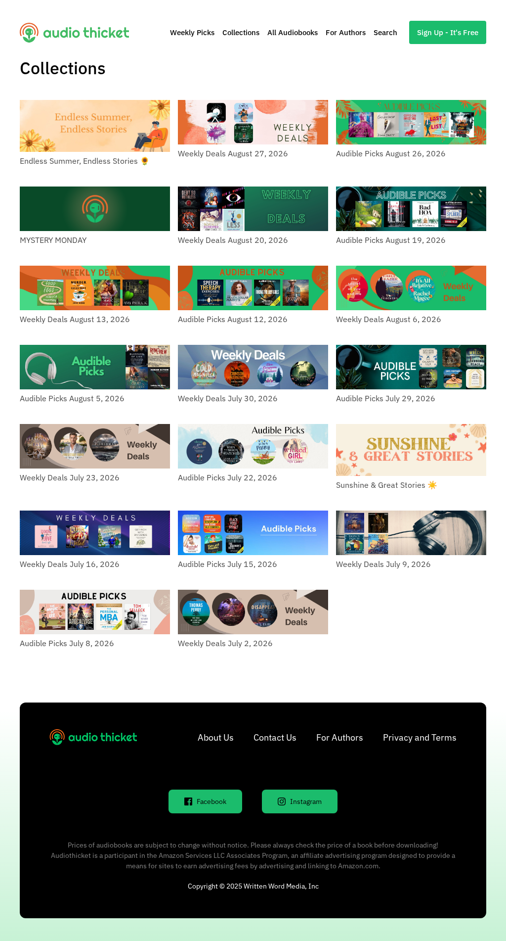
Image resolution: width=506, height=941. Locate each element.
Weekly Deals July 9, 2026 (383, 564)
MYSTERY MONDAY (53, 240)
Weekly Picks (192, 32)
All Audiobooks (292, 32)
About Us (216, 737)
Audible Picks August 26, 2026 (391, 153)
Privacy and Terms (420, 737)
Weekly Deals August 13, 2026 (75, 319)
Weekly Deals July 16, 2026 (70, 564)
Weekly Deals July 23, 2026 (70, 477)
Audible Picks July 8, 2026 (67, 643)
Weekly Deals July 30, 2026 (228, 398)
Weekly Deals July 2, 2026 (225, 643)
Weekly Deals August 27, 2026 (233, 153)
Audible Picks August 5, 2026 (72, 398)
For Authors (346, 32)
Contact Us (274, 737)
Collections (240, 32)
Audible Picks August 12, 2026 (233, 319)
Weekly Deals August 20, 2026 (233, 240)
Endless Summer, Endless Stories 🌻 (85, 161)
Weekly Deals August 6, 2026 (388, 319)
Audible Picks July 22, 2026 (227, 477)
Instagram (306, 801)
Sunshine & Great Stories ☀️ (386, 485)
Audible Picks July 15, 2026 (227, 564)
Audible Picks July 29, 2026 (385, 398)
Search (385, 32)
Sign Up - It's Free (447, 32)
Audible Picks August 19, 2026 (391, 240)
